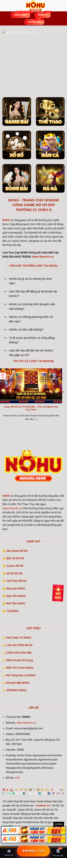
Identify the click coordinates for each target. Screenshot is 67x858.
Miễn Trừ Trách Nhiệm (20, 667)
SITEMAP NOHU (16, 690)
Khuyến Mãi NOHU (17, 682)
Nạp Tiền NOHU (16, 596)
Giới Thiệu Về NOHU (18, 637)
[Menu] (4, 6)
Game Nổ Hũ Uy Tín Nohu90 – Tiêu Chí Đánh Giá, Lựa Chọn (31, 408)
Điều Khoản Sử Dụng (19, 660)
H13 (17, 777)
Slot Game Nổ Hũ (16, 550)
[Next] (63, 398)
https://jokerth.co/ (12, 508)
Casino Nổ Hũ (15, 565)
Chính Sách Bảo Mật (19, 652)
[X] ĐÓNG (59, 824)
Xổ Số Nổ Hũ (14, 573)
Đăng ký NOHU (15, 588)
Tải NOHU (12, 611)
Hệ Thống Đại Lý (20, 675)
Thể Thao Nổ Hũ (16, 581)
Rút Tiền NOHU (15, 603)
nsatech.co (43, 805)
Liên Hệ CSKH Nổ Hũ (19, 645)
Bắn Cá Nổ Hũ (15, 558)
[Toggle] (5, 279)
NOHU (6, 495)
